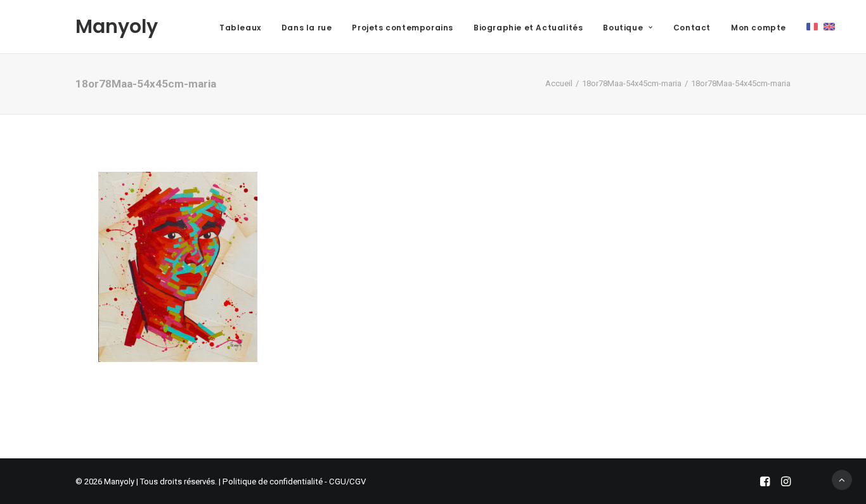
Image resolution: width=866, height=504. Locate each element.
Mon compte (758, 27)
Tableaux (240, 27)
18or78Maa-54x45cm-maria (632, 83)
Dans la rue (306, 27)
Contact (692, 27)
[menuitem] (240, 28)
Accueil (558, 83)
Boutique (623, 27)
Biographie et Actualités (528, 27)
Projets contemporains (402, 27)
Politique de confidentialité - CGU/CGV (294, 481)
